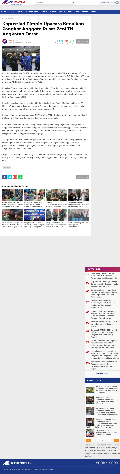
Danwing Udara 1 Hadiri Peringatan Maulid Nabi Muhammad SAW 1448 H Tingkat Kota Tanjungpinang (107, 411)
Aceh (11, 12)
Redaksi (5, 469)
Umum (53, 12)
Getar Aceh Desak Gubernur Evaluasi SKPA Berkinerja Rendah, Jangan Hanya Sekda (104, 275)
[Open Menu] (117, 2)
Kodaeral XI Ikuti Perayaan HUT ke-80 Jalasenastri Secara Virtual (104, 324)
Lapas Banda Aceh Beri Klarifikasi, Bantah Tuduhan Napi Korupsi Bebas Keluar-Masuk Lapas (103, 304)
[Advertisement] (102, 250)
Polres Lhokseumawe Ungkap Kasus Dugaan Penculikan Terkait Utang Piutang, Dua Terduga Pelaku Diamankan (104, 344)
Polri (77, 12)
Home (3, 12)
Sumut (19, 12)
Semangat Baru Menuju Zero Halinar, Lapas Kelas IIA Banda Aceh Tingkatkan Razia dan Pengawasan (104, 293)
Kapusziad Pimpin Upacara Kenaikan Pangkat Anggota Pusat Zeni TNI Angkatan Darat (43, 28)
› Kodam (10, 19)
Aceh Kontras (26, 469)
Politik (93, 12)
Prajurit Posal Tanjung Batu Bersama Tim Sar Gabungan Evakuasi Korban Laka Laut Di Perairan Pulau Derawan (103, 314)
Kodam (62, 12)
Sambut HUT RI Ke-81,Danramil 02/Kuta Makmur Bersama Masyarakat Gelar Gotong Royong (104, 333)
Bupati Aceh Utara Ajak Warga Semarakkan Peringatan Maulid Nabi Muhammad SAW (104, 284)
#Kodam (7, 167)
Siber (11, 469)
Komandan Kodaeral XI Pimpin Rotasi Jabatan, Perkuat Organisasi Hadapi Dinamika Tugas (104, 365)
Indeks (85, 12)
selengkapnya (102, 374)
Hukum (44, 12)
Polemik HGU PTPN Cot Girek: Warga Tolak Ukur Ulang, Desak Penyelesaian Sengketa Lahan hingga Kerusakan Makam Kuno (105, 354)
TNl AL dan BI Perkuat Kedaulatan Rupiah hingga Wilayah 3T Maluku (106, 432)
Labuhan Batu (31, 12)
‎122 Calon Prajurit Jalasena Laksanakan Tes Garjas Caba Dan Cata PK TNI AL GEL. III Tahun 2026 (107, 389)
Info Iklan (17, 469)
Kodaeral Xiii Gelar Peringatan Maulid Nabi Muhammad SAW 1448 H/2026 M (105, 400)
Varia (70, 12)
